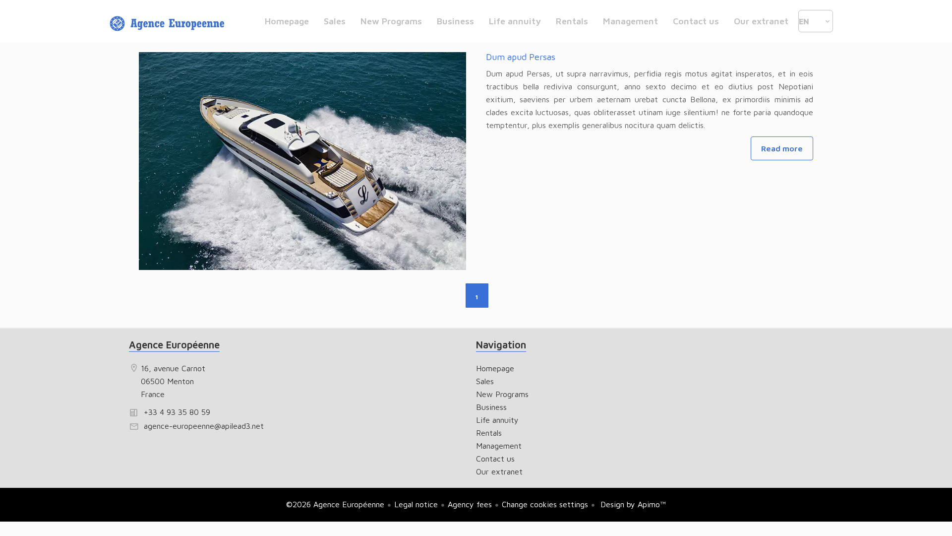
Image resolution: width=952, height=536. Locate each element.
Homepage (168, 23)
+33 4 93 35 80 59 (177, 411)
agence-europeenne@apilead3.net (204, 425)
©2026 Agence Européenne (335, 504)
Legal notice (416, 504)
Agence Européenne (174, 344)
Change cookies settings (545, 504)
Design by (632, 504)
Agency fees (470, 504)
